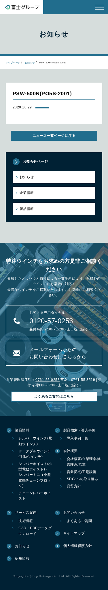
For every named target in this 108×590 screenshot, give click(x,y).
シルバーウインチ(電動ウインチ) (35, 441)
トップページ (13, 62)
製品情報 (27, 209)
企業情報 (27, 193)
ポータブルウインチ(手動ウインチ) (34, 454)
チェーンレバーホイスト (34, 496)
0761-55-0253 (47, 380)
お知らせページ (35, 161)
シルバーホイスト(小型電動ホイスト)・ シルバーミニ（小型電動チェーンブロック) (35, 475)
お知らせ (30, 62)
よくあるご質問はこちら (54, 396)
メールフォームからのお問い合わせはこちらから (57, 353)
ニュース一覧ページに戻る (54, 136)
